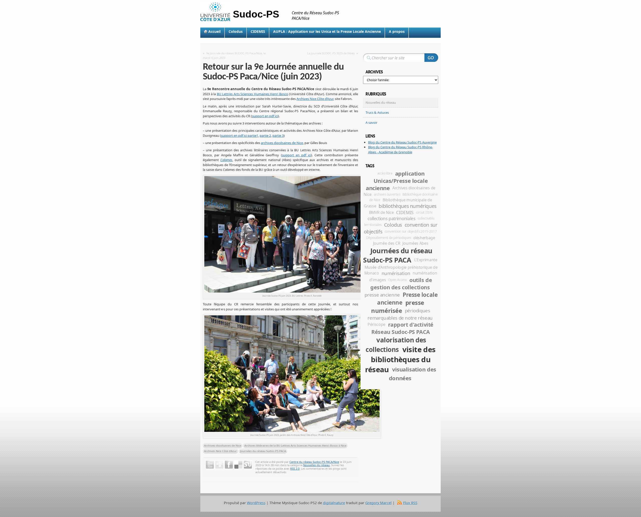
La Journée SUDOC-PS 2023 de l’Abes (331, 53)
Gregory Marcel (378, 502)
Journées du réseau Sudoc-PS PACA (263, 451)
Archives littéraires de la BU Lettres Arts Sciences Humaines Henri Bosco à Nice (295, 445)
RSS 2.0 (294, 468)
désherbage (424, 237)
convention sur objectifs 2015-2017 (411, 231)
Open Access (397, 280)
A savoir (371, 122)
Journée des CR (386, 243)
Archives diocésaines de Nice (222, 445)
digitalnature (334, 502)
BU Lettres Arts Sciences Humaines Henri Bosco (252, 94)
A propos (397, 31)
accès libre (385, 173)
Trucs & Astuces (377, 112)
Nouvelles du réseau (316, 465)
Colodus (236, 31)
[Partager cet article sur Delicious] (238, 465)
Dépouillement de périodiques (388, 237)
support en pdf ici (265, 116)
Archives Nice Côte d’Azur (314, 98)
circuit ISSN (424, 212)
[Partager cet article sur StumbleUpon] (248, 465)
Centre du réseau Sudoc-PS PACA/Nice (314, 462)
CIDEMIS (258, 31)
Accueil (214, 31)
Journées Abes (415, 243)
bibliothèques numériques (407, 206)
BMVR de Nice (381, 212)
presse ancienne (382, 295)
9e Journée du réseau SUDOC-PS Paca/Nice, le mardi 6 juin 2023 (234, 55)
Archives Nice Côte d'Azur (220, 451)
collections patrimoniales (391, 218)
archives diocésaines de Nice (282, 143)
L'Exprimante (425, 260)
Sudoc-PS (256, 14)
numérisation (396, 273)
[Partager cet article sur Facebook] (229, 465)
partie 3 (278, 135)
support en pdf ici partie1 (239, 135)
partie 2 (265, 135)
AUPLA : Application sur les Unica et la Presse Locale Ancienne (327, 31)
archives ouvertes (387, 194)
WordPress (256, 502)
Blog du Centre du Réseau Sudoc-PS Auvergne (402, 142)
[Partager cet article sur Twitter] (210, 465)
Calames (226, 160)
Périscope (376, 324)
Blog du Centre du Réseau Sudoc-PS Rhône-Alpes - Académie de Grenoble (400, 149)
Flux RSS (410, 502)
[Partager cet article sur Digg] (219, 465)
